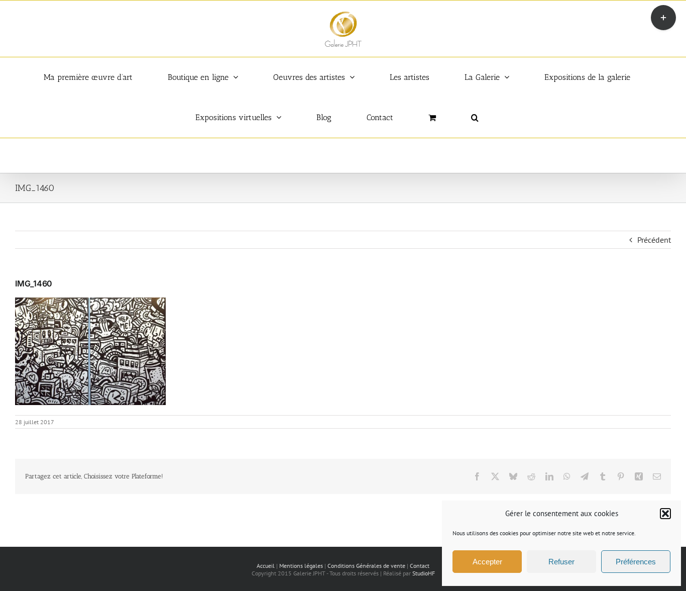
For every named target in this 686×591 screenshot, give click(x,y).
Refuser (561, 561)
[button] (665, 514)
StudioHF (423, 573)
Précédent (654, 240)
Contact (419, 565)
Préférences (636, 561)
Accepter (487, 561)
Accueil (266, 565)
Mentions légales (301, 565)
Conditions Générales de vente (366, 565)
